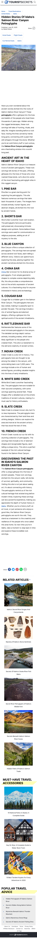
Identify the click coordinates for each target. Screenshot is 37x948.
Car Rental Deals (8, 41)
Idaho (19, 41)
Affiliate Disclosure (8, 928)
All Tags (19, 931)
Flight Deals (18, 35)
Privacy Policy (29, 926)
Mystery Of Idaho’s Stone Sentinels (18, 642)
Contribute (15, 926)
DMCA (33, 928)
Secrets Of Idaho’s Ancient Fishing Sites (19, 922)
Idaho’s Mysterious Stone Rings (16, 918)
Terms (21, 926)
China (3, 272)
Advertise (27, 928)
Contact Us (19, 928)
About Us (7, 926)
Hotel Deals (6, 35)
